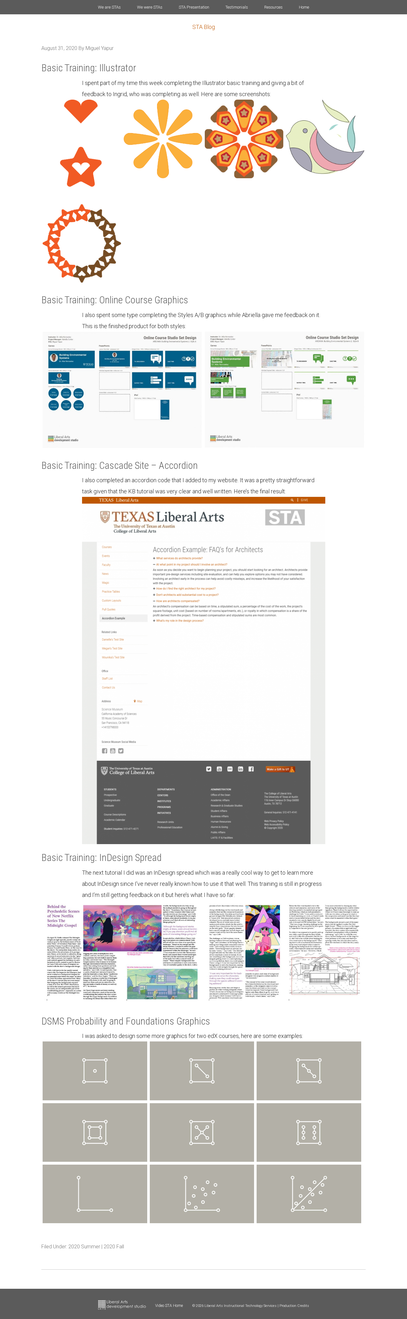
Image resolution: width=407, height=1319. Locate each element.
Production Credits (294, 1306)
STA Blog (203, 27)
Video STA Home (169, 1305)
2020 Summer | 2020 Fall (96, 1247)
